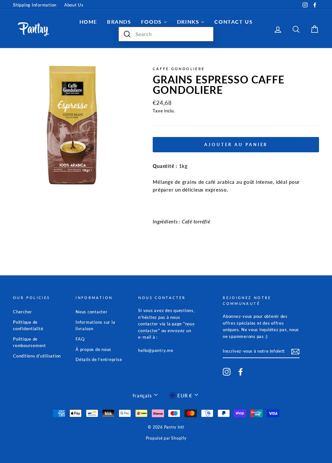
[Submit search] (127, 34)
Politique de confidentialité (28, 325)
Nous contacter (92, 311)
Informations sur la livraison (95, 325)
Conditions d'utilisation (37, 355)
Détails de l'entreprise (99, 359)
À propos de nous (93, 349)
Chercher (22, 311)
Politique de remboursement (29, 342)
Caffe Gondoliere (179, 69)
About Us (74, 4)
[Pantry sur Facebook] (240, 372)
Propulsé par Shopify (166, 438)
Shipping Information (34, 4)
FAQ (80, 339)
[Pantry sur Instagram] (227, 372)
